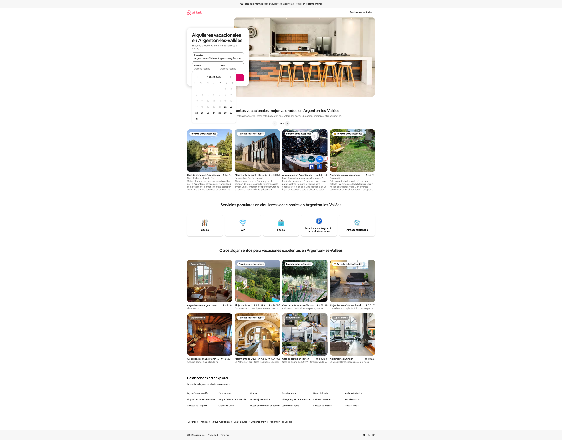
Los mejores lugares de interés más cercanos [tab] (208, 384)
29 (225, 113)
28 (219, 113)
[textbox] (205, 68)
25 (202, 113)
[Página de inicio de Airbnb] (194, 12)
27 (214, 113)
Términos (225, 435)
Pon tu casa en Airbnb (361, 12)
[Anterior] (274, 123)
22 (225, 107)
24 (196, 113)
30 (231, 113)
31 (197, 119)
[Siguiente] (287, 123)
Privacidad (213, 435)
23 (231, 107)
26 (208, 113)
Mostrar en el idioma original (308, 3)
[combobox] (218, 58)
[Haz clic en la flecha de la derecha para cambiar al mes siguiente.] (231, 77)
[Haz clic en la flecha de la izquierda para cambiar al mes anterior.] (197, 77)
